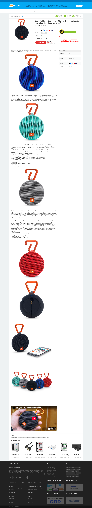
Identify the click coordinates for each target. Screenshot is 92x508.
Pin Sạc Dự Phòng (34, 11)
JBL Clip (44, 437)
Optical (72, 467)
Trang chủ (12, 11)
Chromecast (73, 469)
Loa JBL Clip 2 (14, 437)
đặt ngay (41, 42)
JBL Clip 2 (39, 437)
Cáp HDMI (68, 467)
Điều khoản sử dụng (50, 474)
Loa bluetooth (68, 473)
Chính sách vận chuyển (51, 468)
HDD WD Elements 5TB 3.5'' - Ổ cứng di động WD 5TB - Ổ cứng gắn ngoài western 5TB (15, 456)
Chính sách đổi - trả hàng (51, 470)
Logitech (67, 471)
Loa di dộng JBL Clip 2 (22, 437)
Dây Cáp (18, 11)
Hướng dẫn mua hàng (65, 1)
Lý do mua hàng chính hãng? (70, 31)
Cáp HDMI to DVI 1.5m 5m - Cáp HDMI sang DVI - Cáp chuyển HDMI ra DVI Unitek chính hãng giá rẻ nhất (28, 456)
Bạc (47, 30)
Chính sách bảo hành (50, 471)
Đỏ (49, 30)
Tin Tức (60, 11)
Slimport (77, 476)
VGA (77, 474)
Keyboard (78, 469)
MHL (73, 476)
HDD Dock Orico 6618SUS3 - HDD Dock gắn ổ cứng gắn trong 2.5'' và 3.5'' (76, 456)
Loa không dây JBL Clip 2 (31, 437)
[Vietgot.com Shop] (14, 5)
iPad (74, 474)
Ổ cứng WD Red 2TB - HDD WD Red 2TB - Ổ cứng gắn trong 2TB (40, 456)
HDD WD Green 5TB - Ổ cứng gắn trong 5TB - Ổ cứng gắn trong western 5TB (64, 456)
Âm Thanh (47, 11)
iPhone (71, 474)
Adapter (72, 471)
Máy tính (52, 11)
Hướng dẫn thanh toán (51, 467)
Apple (67, 474)
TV (56, 11)
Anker (74, 473)
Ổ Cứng (41, 11)
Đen (41, 30)
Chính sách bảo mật (50, 473)
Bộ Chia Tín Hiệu (25, 11)
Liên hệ (80, 1)
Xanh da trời (44, 30)
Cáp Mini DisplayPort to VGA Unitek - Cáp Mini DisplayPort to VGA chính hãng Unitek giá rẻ (52, 456)
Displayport (78, 473)
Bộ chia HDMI (77, 467)
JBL (48, 437)
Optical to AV (68, 476)
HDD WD (76, 471)
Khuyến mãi (74, 1)
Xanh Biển (52, 30)
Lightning (68, 469)
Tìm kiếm (80, 5)
